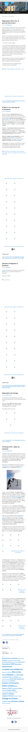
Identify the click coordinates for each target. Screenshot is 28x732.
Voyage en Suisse (6, 701)
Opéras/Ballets (5, 677)
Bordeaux (4, 271)
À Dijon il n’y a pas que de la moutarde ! (10, 108)
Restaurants (20, 679)
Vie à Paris (4, 690)
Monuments (12, 258)
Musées (16, 258)
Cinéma (14, 660)
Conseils (18, 660)
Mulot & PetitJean (17, 140)
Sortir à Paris (8, 685)
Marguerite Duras (5, 672)
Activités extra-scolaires (9, 658)
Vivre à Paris (14, 692)
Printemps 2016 (9, 440)
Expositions (18, 664)
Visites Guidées (21, 258)
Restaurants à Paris (6, 680)
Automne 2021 (8, 100)
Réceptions (12, 681)
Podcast (19, 677)
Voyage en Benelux (8, 696)
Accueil (3, 12)
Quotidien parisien (6, 679)
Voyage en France (10, 698)
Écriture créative (17, 701)
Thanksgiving (15, 688)
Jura (9, 467)
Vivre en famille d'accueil (7, 692)
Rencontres (4, 102)
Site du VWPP (9, 12)
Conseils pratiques (7, 662)
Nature (15, 675)
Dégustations (17, 100)
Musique (4, 675)
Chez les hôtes (10, 660)
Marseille (10, 672)
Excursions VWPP (5, 635)
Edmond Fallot (11, 137)
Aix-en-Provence (21, 658)
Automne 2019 (8, 256)
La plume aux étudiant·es (12, 669)
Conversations (15, 662)
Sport (15, 686)
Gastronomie (22, 100)
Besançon (19, 467)
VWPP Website (16, 12)
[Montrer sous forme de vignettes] (14, 96)
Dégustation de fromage (10, 393)
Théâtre (20, 688)
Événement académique (6, 703)
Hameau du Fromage (16, 496)
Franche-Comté (5, 466)
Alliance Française (18, 385)
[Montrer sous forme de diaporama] (14, 246)
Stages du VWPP (6, 688)
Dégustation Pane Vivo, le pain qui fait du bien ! (10, 22)
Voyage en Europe (17, 696)
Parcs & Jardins (13, 677)
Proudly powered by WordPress (14, 729)
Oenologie (22, 386)
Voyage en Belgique (8, 694)
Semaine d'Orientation (11, 102)
